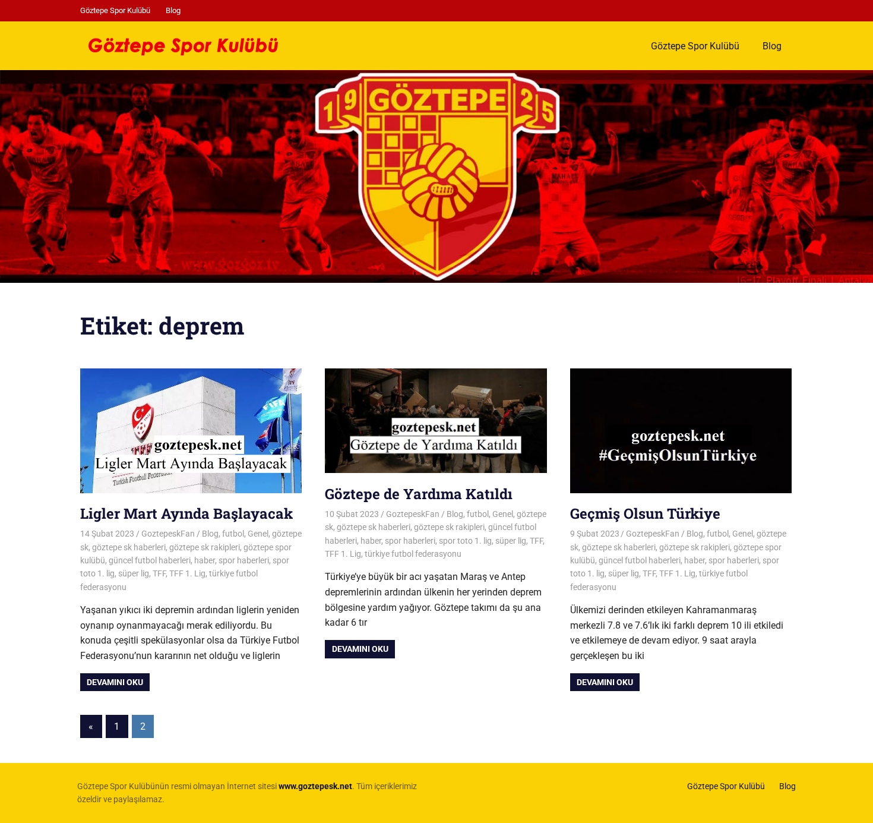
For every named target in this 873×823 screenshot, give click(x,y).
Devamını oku (115, 682)
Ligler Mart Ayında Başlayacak (186, 513)
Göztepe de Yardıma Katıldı (419, 493)
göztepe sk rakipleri (204, 547)
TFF (159, 573)
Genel (258, 533)
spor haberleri (244, 560)
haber (204, 560)
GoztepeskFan (168, 533)
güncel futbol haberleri (150, 560)
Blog (173, 10)
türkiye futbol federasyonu (413, 554)
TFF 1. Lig (187, 573)
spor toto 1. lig (465, 540)
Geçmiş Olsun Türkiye (645, 513)
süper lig (133, 573)
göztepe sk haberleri (129, 547)
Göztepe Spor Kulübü (115, 10)
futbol (233, 533)
